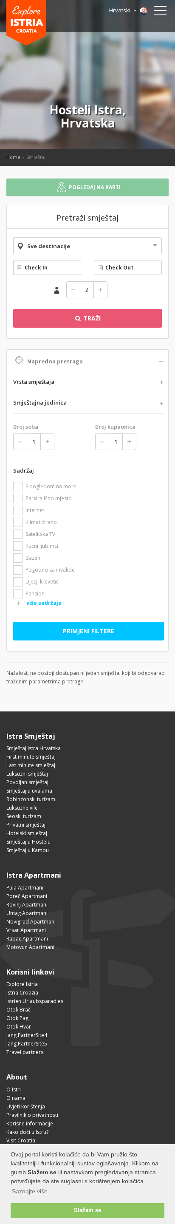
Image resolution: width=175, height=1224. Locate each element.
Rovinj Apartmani (27, 904)
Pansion (35, 593)
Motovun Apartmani (30, 947)
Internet (34, 510)
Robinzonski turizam (30, 799)
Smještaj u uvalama (29, 790)
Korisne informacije (29, 1123)
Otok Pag (17, 1018)
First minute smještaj (31, 756)
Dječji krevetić (42, 581)
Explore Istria (22, 984)
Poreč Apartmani (26, 896)
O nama (15, 1098)
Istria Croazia (22, 992)
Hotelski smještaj (26, 833)
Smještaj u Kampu (27, 850)
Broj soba (25, 427)
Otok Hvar (18, 1026)
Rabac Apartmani (27, 938)
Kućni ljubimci (41, 546)
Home (13, 157)
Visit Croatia (20, 1140)
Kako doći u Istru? (27, 1132)
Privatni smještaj (25, 824)
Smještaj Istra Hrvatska (33, 748)
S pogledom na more (50, 486)
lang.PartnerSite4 (26, 1035)
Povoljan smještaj (27, 782)
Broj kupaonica (115, 427)
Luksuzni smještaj (27, 773)
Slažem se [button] (87, 1210)
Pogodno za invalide (50, 569)
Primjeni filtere (88, 631)
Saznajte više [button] (30, 1191)
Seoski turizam (23, 816)
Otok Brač (18, 1009)
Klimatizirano (41, 522)
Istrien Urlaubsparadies (34, 1001)
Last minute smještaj (30, 765)
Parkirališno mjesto (48, 498)
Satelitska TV (40, 534)
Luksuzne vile (22, 807)
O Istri (13, 1089)
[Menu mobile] (160, 12)
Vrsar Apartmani (26, 930)
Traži (91, 318)
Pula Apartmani (24, 887)
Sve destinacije (48, 246)
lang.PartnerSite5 (26, 1043)
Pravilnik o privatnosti (32, 1115)
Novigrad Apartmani (31, 921)
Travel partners (24, 1052)
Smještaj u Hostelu (28, 841)
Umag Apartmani (27, 913)
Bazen (32, 557)
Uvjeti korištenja (25, 1106)
